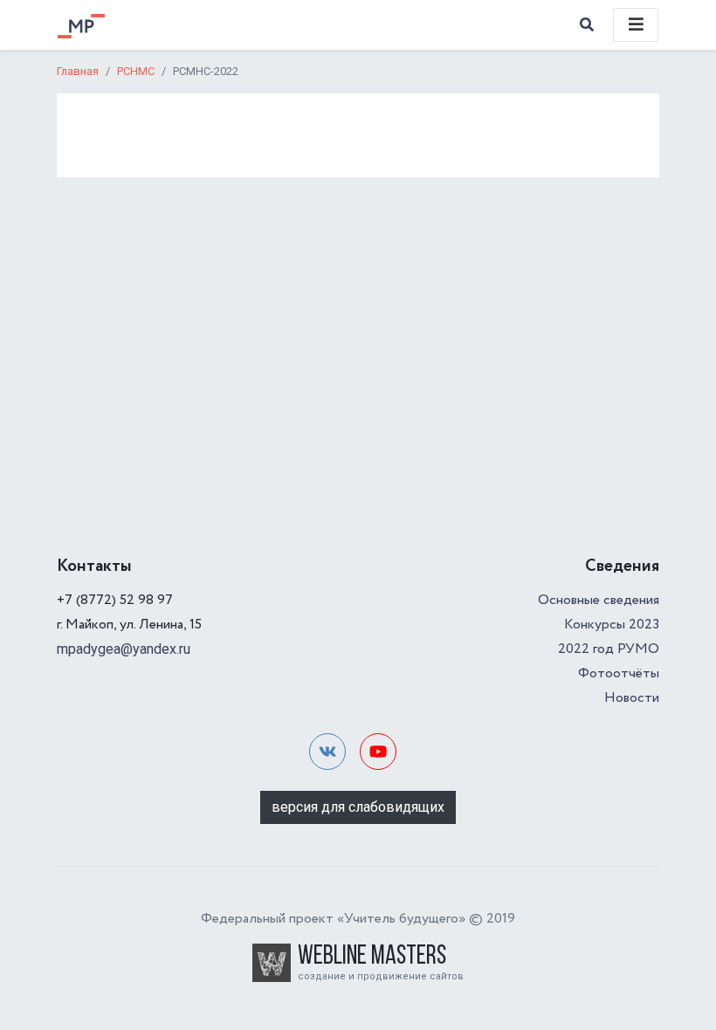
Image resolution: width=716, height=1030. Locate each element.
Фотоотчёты (618, 673)
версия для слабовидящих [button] (358, 807)
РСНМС (136, 71)
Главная (78, 71)
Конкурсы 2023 (611, 625)
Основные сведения (598, 600)
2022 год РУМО (608, 649)
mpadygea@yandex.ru (123, 649)
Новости (631, 698)
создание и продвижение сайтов (381, 976)
